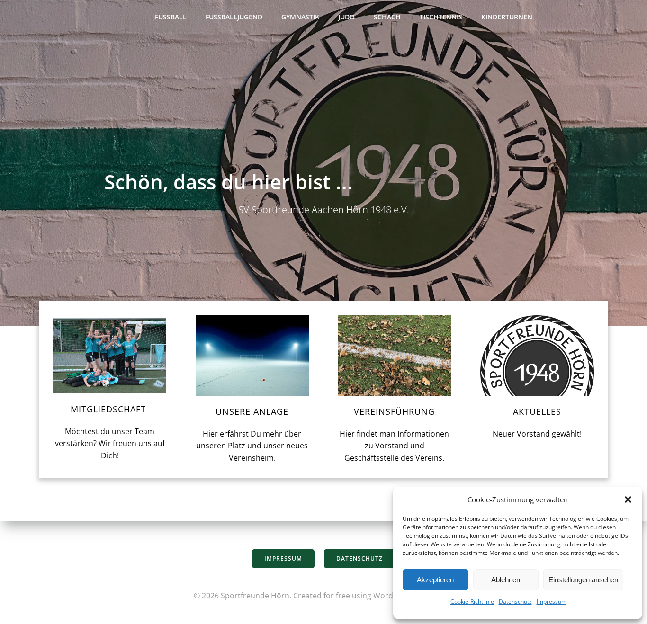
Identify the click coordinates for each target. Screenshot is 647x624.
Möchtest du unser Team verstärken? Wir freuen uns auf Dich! (110, 443)
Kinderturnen (506, 16)
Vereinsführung (394, 411)
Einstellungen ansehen (583, 580)
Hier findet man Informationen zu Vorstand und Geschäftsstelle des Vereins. (394, 445)
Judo (346, 16)
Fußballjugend (234, 16)
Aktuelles (537, 411)
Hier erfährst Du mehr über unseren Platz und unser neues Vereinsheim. (252, 445)
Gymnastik (300, 16)
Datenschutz (515, 601)
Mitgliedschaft (110, 409)
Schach (387, 16)
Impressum (551, 601)
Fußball (171, 16)
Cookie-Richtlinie (472, 601)
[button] (628, 499)
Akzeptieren (435, 580)
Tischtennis (441, 16)
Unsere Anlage (252, 411)
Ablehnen (505, 580)
